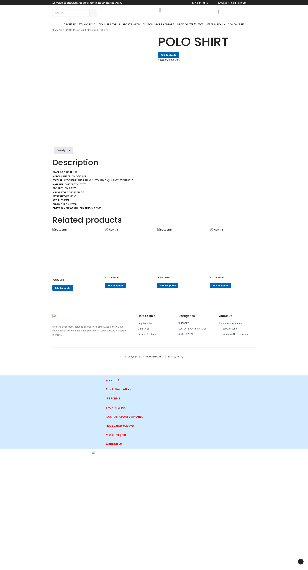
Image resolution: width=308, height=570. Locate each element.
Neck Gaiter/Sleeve (190, 24)
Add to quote (168, 54)
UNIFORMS (113, 24)
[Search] (93, 13)
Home (55, 30)
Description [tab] (64, 150)
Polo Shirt (93, 30)
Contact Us (236, 24)
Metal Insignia (215, 24)
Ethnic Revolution (92, 24)
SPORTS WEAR (131, 24)
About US (70, 24)
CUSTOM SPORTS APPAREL (158, 24)
